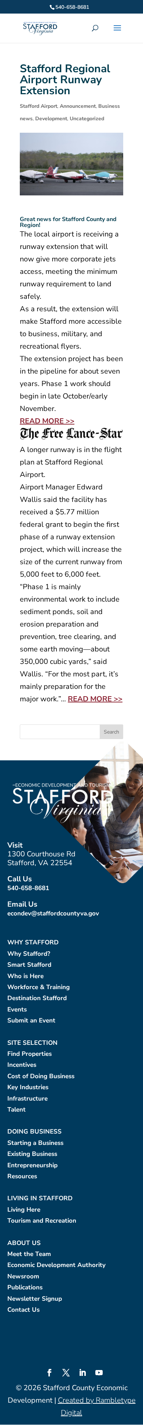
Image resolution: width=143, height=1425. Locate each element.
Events (17, 1010)
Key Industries (27, 1087)
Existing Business (32, 1154)
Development (51, 118)
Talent (16, 1110)
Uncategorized (87, 118)
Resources (22, 1176)
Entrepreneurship (32, 1165)
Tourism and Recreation (41, 1221)
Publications (25, 1288)
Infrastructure (27, 1099)
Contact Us (23, 1310)
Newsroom (23, 1277)
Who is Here (25, 976)
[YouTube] (99, 1373)
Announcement (78, 106)
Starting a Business (35, 1143)
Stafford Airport (38, 106)
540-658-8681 (28, 888)
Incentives (21, 1065)
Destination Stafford (37, 998)
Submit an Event (31, 1021)
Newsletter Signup (34, 1299)
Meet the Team (29, 1254)
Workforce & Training (38, 987)
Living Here (23, 1210)
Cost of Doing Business (40, 1076)
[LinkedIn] (82, 1373)
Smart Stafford (29, 965)
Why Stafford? (28, 954)
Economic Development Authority (56, 1265)
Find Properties (29, 1054)
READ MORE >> (47, 421)
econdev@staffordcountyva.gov (53, 913)
